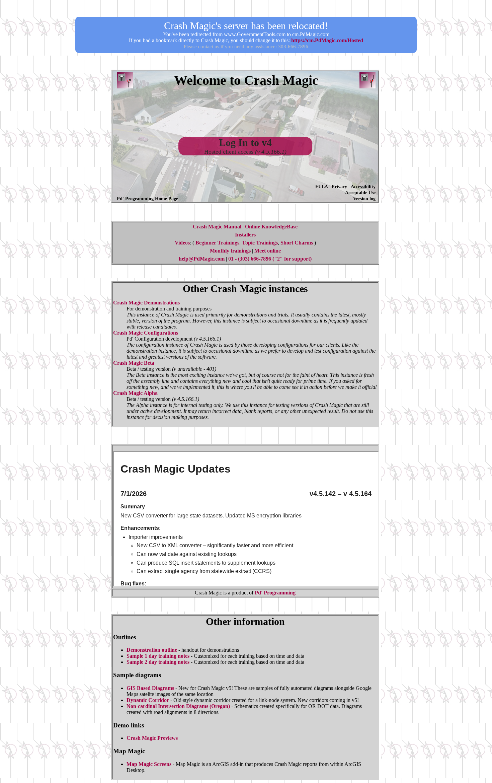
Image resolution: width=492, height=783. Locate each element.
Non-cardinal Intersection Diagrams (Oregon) (178, 706)
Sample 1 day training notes (158, 656)
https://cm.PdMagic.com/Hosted (327, 40)
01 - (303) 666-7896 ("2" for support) (270, 259)
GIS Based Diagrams (150, 688)
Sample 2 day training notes (158, 662)
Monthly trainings (230, 251)
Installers (245, 234)
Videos (182, 242)
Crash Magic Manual (217, 226)
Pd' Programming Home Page (147, 198)
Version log (364, 198)
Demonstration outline (152, 650)
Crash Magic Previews (152, 738)
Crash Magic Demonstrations (146, 302)
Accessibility (363, 186)
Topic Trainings (260, 242)
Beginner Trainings (217, 242)
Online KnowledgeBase (271, 226)
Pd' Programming (275, 592)
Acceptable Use (360, 192)
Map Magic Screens (149, 764)
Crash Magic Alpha (135, 393)
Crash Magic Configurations (145, 333)
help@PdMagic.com (202, 259)
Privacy (339, 186)
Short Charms (296, 242)
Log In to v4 (245, 142)
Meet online (267, 251)
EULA (321, 186)
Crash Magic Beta (133, 363)
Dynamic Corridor (148, 700)
